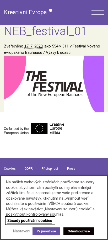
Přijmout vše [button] (46, 231)
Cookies (10, 168)
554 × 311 (60, 46)
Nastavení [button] (21, 231)
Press (71, 168)
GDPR (29, 168)
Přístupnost (50, 168)
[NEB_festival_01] (54, 84)
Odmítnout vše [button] (79, 231)
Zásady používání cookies (29, 220)
